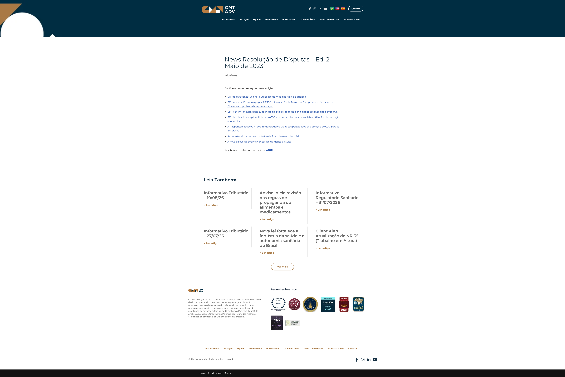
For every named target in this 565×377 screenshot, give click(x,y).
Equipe (257, 19)
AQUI (269, 150)
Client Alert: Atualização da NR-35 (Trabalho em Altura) (337, 236)
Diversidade (271, 19)
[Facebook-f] (309, 8)
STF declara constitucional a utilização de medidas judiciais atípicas (266, 96)
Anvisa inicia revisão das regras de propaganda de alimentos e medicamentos (280, 202)
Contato (352, 348)
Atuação (244, 19)
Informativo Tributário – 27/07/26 (226, 233)
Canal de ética (291, 348)
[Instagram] (314, 8)
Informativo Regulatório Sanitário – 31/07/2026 (337, 197)
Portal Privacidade (329, 19)
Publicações (288, 19)
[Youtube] (325, 8)
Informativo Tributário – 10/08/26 (226, 195)
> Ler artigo (211, 205)
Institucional (228, 19)
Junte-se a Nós (352, 19)
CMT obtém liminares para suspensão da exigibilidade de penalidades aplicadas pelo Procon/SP (283, 111)
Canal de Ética (307, 19)
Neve (202, 373)
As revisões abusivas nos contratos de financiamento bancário (263, 136)
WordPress (224, 373)
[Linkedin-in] (320, 8)
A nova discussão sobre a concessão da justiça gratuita (259, 141)
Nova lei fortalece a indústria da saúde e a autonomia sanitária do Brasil (282, 238)
